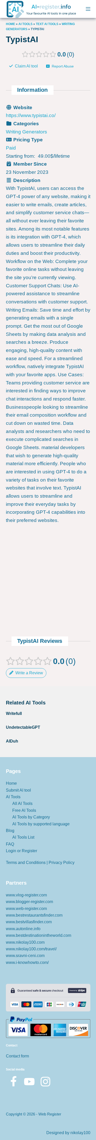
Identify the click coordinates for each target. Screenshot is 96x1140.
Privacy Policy (61, 862)
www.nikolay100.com (25, 942)
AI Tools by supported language (41, 824)
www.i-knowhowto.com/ (27, 962)
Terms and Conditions (26, 862)
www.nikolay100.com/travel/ (31, 949)
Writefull (14, 713)
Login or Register (21, 851)
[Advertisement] (48, 541)
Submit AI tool (18, 790)
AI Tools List (23, 837)
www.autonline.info (23, 929)
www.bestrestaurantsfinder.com (34, 915)
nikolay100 (80, 1133)
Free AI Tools (24, 810)
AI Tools (25, 24)
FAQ (10, 844)
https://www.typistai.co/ (31, 115)
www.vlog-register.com (26, 895)
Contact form (17, 1056)
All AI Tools (22, 803)
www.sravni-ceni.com (25, 955)
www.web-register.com (26, 908)
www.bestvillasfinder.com (29, 922)
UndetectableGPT (23, 727)
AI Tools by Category (31, 817)
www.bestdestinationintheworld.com (38, 935)
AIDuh (12, 741)
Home (10, 24)
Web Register (49, 1114)
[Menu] (88, 9)
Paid (11, 148)
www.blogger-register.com (29, 901)
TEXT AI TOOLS (47, 24)
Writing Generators (26, 131)
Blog (10, 830)
